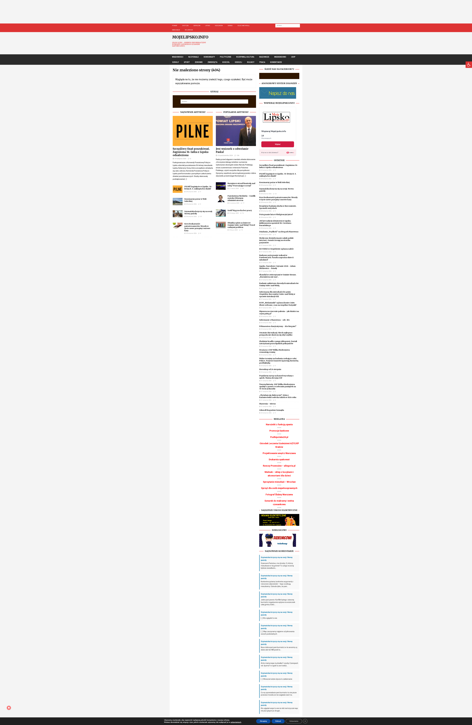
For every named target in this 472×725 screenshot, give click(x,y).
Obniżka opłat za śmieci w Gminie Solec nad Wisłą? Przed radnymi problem (241, 225)
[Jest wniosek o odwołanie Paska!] (236, 131)
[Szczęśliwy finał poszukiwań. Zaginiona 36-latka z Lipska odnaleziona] (193, 131)
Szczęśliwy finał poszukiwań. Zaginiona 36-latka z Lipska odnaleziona (191, 152)
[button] (469, 64)
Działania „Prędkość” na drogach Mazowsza (278, 232)
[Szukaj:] (287, 25)
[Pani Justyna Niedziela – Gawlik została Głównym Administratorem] (221, 198)
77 (243, 203)
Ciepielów (196, 25)
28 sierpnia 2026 (191, 191)
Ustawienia (293, 721)
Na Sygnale (193, 57)
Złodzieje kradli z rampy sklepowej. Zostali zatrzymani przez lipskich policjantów (278, 342)
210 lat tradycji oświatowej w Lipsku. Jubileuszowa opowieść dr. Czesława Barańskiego (275, 223)
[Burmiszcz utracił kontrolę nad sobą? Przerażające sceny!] (221, 186)
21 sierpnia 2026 (266, 380)
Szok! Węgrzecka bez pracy (240, 210)
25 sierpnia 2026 (266, 329)
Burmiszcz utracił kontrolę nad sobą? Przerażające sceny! (241, 184)
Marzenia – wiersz (267, 404)
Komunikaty (209, 57)
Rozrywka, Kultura (245, 57)
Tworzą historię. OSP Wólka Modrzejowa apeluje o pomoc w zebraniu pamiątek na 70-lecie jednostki (277, 386)
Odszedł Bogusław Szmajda (271, 410)
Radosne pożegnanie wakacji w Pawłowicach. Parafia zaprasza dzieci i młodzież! (276, 257)
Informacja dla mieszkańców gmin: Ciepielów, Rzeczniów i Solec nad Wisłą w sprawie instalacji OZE (277, 294)
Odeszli (238, 62)
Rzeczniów (219, 25)
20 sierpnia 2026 (266, 413)
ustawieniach (236, 722)
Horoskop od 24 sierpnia (270, 369)
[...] (186, 179)
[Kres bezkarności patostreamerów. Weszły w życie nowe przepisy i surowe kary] (178, 226)
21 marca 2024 (234, 188)
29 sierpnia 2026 (180, 159)
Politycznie (225, 57)
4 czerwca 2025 (234, 203)
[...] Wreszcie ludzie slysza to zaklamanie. (277, 679)
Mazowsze (264, 57)
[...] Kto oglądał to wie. (269, 618)
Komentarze (276, 62)
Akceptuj (263, 721)
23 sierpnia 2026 (266, 372)
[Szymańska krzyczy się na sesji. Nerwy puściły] (178, 214)
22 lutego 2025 (234, 213)
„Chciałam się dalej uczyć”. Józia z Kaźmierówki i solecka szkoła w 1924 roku (277, 396)
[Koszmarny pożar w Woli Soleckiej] (178, 201)
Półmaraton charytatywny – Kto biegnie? (277, 326)
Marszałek (176, 30)
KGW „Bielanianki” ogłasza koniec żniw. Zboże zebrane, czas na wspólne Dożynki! (277, 304)
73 (242, 230)
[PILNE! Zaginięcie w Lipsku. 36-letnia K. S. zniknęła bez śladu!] (178, 189)
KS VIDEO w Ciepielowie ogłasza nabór (276, 249)
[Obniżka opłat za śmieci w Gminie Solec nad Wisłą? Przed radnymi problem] (221, 225)
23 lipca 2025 (233, 230)
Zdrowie (199, 62)
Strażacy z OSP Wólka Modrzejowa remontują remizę (274, 351)
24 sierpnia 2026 (266, 365)
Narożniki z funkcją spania (279, 424)
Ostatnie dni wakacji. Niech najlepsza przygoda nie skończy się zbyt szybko (275, 334)
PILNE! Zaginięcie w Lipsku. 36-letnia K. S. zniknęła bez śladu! (198, 187)
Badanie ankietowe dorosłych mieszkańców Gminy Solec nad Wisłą (279, 284)
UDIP (293, 57)
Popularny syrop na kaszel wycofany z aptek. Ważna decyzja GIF (276, 377)
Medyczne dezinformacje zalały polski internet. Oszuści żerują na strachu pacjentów (276, 240)
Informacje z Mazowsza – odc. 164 (274, 320)
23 (201, 216)
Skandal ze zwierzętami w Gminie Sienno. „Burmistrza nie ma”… (277, 276)
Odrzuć (278, 721)
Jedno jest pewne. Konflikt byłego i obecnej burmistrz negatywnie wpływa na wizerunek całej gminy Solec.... (278, 602)
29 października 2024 (225, 155)
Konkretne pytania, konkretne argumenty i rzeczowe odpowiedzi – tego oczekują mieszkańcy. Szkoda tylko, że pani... (277, 584)
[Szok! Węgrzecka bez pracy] (221, 213)
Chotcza (185, 25)
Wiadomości (177, 57)
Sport (187, 62)
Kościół (226, 62)
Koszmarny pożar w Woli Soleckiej (274, 182)
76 (243, 213)
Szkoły (175, 62)
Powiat (174, 25)
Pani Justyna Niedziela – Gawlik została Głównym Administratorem (241, 198)
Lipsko (207, 25)
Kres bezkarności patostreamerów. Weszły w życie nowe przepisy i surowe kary (197, 227)
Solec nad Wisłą (243, 25)
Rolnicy (250, 62)
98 (243, 188)
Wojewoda (189, 30)
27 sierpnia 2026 (266, 245)
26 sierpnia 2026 (266, 316)
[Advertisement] (243, 14)
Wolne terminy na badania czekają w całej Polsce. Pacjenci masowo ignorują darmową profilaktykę (278, 360)
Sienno (230, 25)
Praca (262, 62)
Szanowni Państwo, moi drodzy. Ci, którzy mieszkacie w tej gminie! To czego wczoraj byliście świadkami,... (277, 565)
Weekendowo (280, 57)
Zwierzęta (212, 62)
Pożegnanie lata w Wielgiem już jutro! (276, 214)
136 (238, 155)
